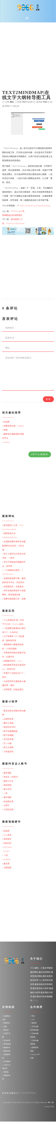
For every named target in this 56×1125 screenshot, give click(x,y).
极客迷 (6, 1030)
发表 (48, 399)
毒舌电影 (7, 773)
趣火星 (6, 864)
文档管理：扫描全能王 (13, 690)
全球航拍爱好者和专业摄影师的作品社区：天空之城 (14, 546)
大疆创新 (7, 868)
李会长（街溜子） (11, 777)
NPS (33, 1019)
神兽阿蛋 (7, 785)
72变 (5, 855)
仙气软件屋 (8, 739)
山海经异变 (8, 719)
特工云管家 (8, 748)
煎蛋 (5, 1026)
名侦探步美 (8, 802)
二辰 (5, 793)
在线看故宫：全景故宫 (13, 587)
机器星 (6, 831)
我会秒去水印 (9, 727)
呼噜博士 (6, 1023)
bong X (6, 851)
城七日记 (7, 789)
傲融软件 (6, 1047)
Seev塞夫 (7, 835)
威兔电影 (6, 1051)
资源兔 (6, 1072)
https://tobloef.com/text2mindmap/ (35, 206)
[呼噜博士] (28, 231)
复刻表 (34, 1023)
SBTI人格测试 (39, 454)
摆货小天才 (8, 781)
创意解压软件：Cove (12, 661)
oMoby (6, 442)
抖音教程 (6, 1061)
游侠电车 (7, 839)
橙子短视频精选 (10, 731)
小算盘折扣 (8, 752)
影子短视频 (8, 735)
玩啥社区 (7, 843)
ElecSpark (7, 847)
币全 (33, 1016)
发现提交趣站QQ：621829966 (19, 1093)
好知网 (6, 422)
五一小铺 (7, 743)
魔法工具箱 (8, 723)
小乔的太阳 (8, 810)
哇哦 (5, 430)
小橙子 (6, 806)
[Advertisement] (28, 52)
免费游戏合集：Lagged (13, 426)
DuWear (7, 859)
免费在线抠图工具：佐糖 (14, 599)
